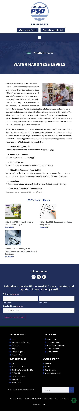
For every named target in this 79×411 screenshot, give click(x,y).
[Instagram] (39, 277)
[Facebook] (33, 277)
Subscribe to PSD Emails (14, 317)
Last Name (43, 302)
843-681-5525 (39, 24)
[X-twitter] (44, 277)
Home (28, 53)
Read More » (9, 227)
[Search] (71, 390)
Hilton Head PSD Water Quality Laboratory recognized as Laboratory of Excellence (21, 251)
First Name (7, 302)
